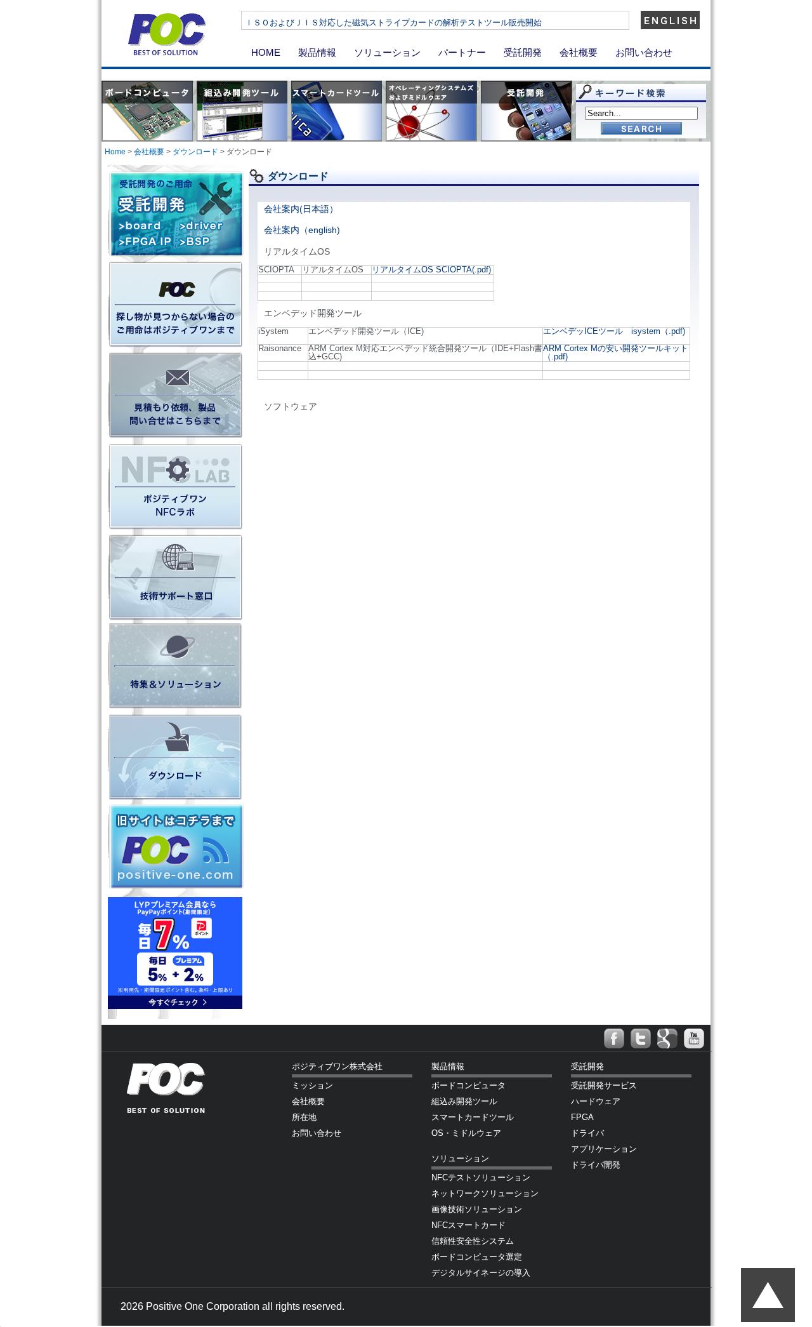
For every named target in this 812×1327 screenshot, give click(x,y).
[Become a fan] (614, 1039)
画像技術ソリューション (476, 1209)
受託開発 (523, 52)
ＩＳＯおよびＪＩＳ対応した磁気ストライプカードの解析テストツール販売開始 (393, 22)
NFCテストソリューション (480, 1177)
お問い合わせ (643, 52)
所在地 (304, 1117)
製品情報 (317, 52)
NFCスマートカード (468, 1225)
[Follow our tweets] (641, 1039)
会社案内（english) (302, 230)
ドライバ (587, 1133)
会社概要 (579, 52)
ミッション (312, 1085)
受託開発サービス (604, 1085)
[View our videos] (694, 1039)
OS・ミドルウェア (466, 1133)
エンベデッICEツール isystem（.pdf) (614, 331)
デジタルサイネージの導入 (480, 1272)
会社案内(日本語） (301, 209)
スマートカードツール (472, 1117)
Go (641, 129)
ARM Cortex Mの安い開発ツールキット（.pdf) (615, 352)
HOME (265, 52)
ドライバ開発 (595, 1165)
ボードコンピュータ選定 (476, 1257)
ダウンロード (195, 151)
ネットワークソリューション (485, 1193)
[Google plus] (667, 1039)
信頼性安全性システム (472, 1241)
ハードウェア (595, 1101)
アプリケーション (604, 1149)
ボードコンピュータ (468, 1085)
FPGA (582, 1117)
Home (115, 151)
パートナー (462, 52)
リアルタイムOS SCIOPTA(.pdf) (431, 269)
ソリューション (387, 52)
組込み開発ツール (464, 1101)
